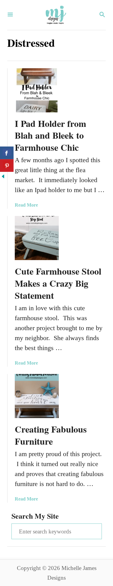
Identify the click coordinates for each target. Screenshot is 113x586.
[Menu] (10, 15)
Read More (26, 205)
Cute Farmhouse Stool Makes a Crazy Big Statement (58, 283)
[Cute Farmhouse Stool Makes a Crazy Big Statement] (37, 238)
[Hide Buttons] (3, 177)
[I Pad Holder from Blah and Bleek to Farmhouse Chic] (37, 90)
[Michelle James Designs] (55, 15)
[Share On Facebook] (7, 152)
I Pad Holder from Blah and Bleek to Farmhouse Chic (50, 135)
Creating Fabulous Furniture (51, 435)
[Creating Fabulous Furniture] (37, 396)
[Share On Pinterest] (7, 165)
